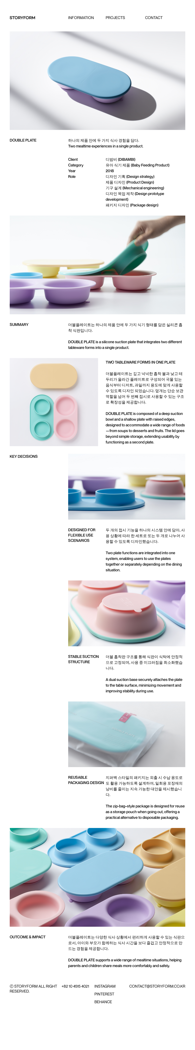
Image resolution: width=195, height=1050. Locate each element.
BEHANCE (103, 1001)
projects (115, 17)
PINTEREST (104, 994)
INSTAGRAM (105, 986)
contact (154, 17)
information (81, 17)
